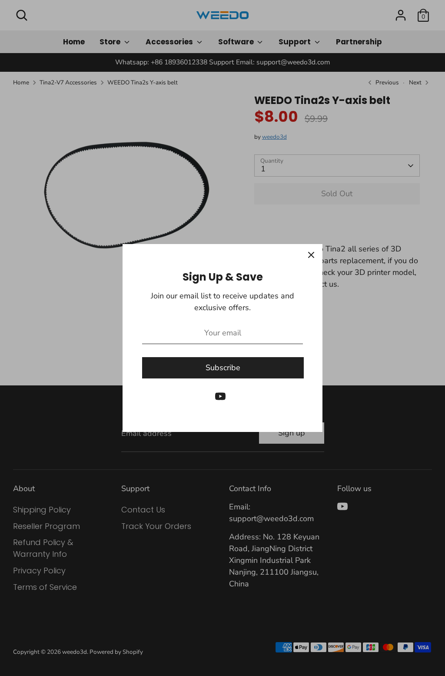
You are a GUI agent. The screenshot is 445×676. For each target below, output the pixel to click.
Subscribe (223, 367)
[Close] (311, 255)
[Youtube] (220, 396)
